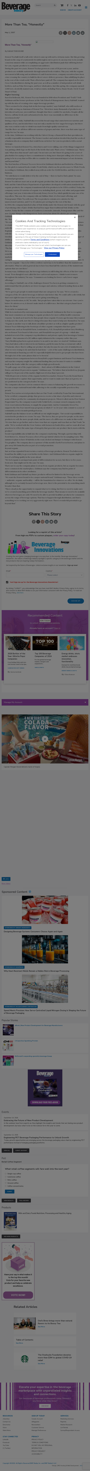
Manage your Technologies (34, 254)
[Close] (74, 217)
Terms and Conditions (40, 240)
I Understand (52, 254)
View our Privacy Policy (54, 248)
